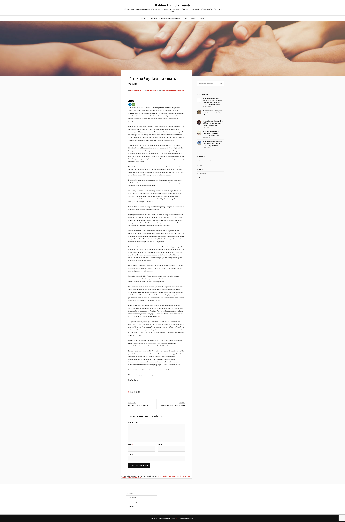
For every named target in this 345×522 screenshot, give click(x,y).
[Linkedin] (130, 104)
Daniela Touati (136, 91)
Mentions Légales (134, 502)
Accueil (143, 18)
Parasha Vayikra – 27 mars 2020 (152, 81)
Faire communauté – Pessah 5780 (173, 405)
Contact (201, 18)
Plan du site (132, 497)
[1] (160, 316)
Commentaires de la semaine (170, 18)
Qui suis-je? (153, 18)
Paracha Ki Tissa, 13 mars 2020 (139, 405)
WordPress (171, 518)
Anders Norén (190, 518)
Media (193, 18)
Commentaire (133, 422)
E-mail (161, 444)
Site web (131, 454)
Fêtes (185, 18)
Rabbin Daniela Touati (172, 5)
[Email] (133, 104)
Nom (130, 444)
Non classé (202, 173)
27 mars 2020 (151, 91)
